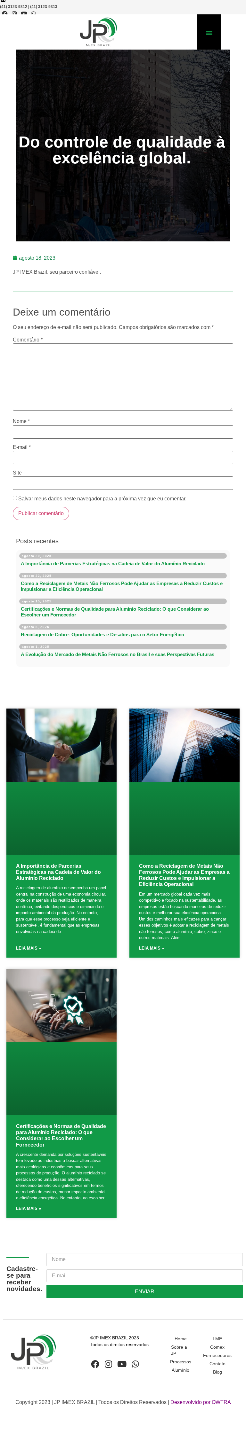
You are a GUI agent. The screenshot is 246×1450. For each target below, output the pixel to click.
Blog (217, 1372)
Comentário (28, 339)
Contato (217, 1363)
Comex (217, 1347)
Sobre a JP (179, 1350)
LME (217, 1338)
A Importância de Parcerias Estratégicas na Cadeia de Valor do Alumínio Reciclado (113, 563)
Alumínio (180, 1370)
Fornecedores (217, 1355)
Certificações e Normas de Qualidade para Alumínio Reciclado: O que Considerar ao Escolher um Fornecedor (115, 611)
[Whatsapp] (33, 14)
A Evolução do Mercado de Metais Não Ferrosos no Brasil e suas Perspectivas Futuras (117, 654)
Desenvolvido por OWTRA (200, 1402)
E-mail (22, 447)
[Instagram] (14, 14)
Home (181, 1338)
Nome (21, 421)
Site (17, 472)
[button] (209, 32)
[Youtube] (24, 14)
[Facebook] (5, 14)
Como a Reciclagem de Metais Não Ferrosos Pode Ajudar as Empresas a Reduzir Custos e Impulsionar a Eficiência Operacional (122, 586)
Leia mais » (28, 948)
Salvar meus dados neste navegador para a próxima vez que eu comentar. (102, 498)
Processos (180, 1361)
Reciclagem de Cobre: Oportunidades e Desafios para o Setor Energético (102, 634)
